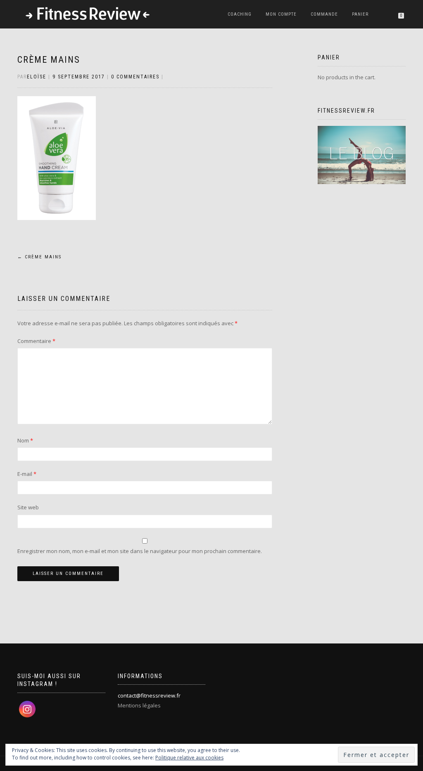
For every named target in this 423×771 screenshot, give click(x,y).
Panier (360, 14)
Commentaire (36, 341)
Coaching (240, 14)
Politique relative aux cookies (189, 757)
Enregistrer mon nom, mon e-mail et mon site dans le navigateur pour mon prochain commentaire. (139, 551)
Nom (25, 440)
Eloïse (36, 77)
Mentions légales (139, 705)
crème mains (48, 59)
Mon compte (281, 14)
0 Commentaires (135, 77)
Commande (324, 14)
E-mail (26, 474)
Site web (28, 507)
